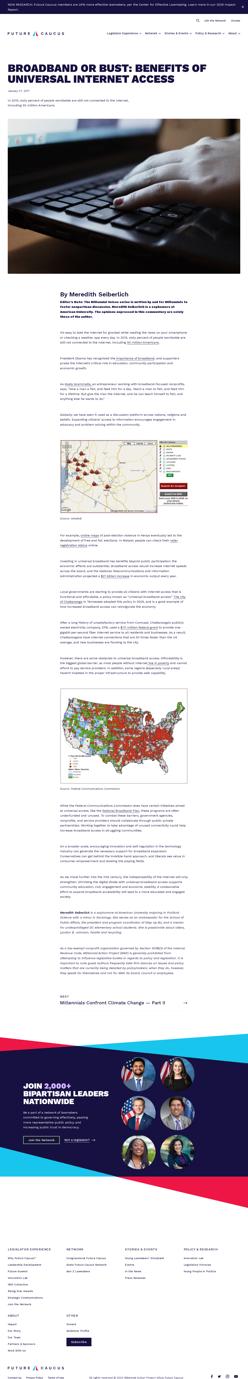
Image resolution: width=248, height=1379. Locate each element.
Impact (12, 1324)
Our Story (14, 1330)
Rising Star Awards (20, 1291)
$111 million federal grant (139, 627)
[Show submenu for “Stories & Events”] (191, 33)
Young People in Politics (200, 1271)
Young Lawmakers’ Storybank (144, 1258)
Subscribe (79, 1342)
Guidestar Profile (77, 1330)
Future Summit (18, 1271)
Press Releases (135, 1278)
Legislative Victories (197, 1264)
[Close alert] (242, 7)
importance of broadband (134, 358)
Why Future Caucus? (22, 1258)
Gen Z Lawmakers (78, 1271)
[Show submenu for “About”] (239, 33)
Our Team (14, 1337)
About (232, 33)
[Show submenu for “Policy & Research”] (223, 33)
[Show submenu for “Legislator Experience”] (140, 33)
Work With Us (17, 1350)
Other (72, 1315)
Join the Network (215, 20)
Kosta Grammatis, (78, 384)
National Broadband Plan (120, 811)
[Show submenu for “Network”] (160, 33)
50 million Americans (143, 342)
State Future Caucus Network (86, 1264)
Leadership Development (24, 1264)
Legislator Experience (122, 33)
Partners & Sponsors (21, 1344)
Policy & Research (208, 33)
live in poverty (158, 663)
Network (151, 33)
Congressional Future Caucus (86, 1258)
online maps (90, 535)
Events (129, 1264)
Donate (235, 20)
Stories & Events (176, 33)
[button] (197, 20)
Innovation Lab (18, 1278)
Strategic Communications (25, 1297)
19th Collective (18, 1284)
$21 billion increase (115, 576)
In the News (133, 1271)
